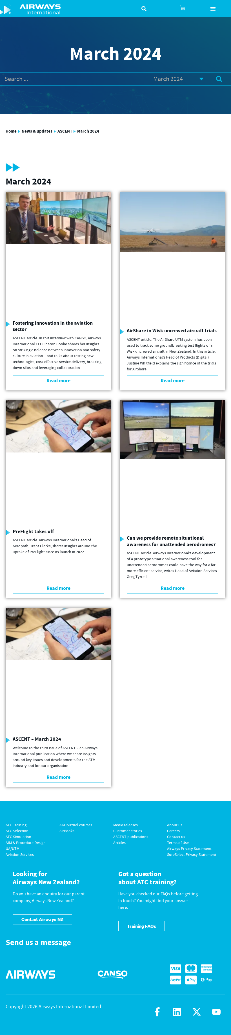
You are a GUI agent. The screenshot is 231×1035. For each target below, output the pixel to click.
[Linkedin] (177, 1012)
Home (11, 131)
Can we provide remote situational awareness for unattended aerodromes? (171, 541)
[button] (213, 9)
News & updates (37, 131)
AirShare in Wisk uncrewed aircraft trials (172, 330)
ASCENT (64, 131)
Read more (58, 380)
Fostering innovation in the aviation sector (53, 326)
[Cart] (182, 7)
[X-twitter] (197, 1012)
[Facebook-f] (157, 1012)
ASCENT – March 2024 (37, 739)
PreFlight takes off (33, 531)
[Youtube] (216, 1012)
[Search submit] (219, 79)
